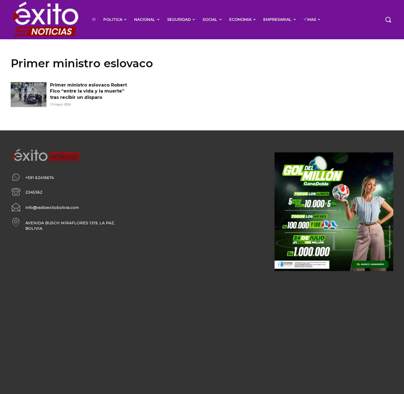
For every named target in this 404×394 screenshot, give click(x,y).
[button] (388, 19)
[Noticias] (45, 19)
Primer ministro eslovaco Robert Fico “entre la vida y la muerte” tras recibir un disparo (88, 91)
